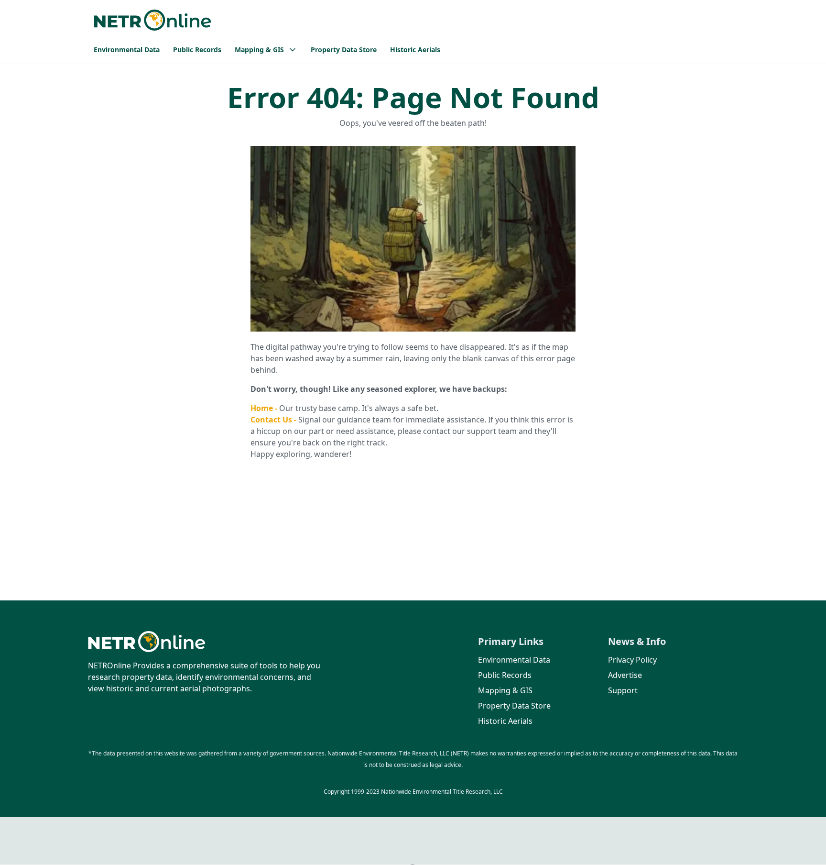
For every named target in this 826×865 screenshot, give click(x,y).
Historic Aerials (415, 49)
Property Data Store (344, 49)
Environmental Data (127, 49)
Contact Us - (274, 419)
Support (623, 690)
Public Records (197, 49)
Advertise (625, 675)
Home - (264, 408)
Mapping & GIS (505, 690)
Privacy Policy (632, 659)
